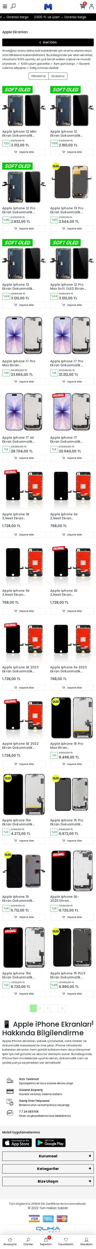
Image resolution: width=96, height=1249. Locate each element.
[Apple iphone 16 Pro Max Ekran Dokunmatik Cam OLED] (72, 717)
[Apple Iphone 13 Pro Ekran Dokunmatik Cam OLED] (72, 182)
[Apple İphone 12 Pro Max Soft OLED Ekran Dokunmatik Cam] (72, 258)
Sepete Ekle (26, 152)
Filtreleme (38, 76)
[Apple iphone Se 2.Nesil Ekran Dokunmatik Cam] (72, 488)
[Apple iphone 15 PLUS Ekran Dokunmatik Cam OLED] (72, 947)
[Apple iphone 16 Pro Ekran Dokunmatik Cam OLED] (72, 794)
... (55, 1008)
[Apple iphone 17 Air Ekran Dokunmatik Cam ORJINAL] (24, 411)
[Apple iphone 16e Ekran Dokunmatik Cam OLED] (24, 794)
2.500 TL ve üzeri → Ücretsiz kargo (56, 17)
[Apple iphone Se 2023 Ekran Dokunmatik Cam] (72, 641)
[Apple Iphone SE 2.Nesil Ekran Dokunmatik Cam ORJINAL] (72, 564)
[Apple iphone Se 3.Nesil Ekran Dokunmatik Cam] (24, 564)
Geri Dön (50, 42)
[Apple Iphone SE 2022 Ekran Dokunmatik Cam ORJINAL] (24, 717)
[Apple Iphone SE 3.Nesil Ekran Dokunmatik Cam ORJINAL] (24, 488)
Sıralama (58, 76)
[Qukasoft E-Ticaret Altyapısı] (48, 1229)
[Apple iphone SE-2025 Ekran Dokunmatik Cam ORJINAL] (72, 870)
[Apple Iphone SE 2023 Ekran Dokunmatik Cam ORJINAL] (24, 641)
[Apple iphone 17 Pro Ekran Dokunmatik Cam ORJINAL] (72, 335)
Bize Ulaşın (48, 1181)
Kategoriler (48, 1168)
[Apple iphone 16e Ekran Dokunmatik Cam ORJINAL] (24, 947)
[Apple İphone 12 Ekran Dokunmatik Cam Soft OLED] (72, 105)
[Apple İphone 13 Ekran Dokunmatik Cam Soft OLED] (24, 258)
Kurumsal (48, 1156)
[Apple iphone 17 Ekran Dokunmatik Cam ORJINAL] (72, 411)
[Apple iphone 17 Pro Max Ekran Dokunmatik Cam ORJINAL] (24, 335)
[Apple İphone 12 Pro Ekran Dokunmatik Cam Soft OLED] (24, 182)
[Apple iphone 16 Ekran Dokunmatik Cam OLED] (24, 870)
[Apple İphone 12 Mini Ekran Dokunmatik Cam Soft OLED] (24, 105)
